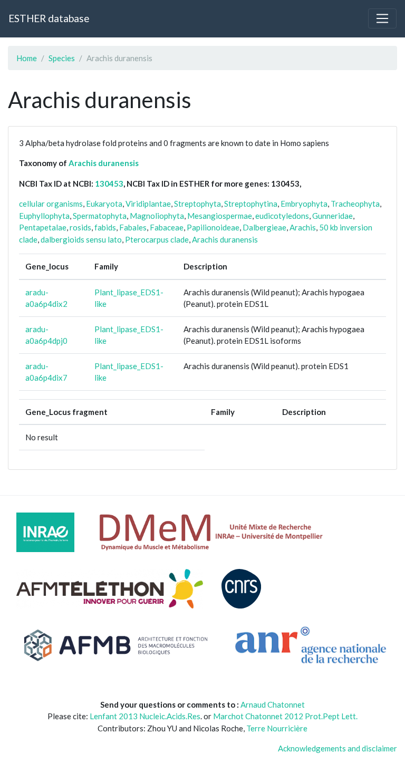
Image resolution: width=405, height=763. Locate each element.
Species (62, 58)
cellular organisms (51, 203)
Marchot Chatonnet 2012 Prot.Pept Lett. (285, 716)
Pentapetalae (42, 227)
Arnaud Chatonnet (272, 704)
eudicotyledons (282, 215)
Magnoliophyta (157, 215)
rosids (80, 227)
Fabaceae (167, 227)
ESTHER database (48, 18)
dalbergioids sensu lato (81, 239)
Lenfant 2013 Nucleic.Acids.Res (145, 716)
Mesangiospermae (219, 215)
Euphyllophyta (44, 215)
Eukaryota (104, 203)
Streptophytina (250, 203)
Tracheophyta (355, 203)
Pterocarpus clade (157, 239)
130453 (109, 183)
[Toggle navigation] (382, 18)
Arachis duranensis (104, 163)
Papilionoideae (213, 227)
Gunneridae (332, 215)
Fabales (133, 227)
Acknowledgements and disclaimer (337, 748)
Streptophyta (197, 203)
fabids (105, 227)
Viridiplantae (148, 203)
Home (26, 58)
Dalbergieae (264, 227)
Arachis (303, 227)
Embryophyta (304, 203)
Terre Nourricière (276, 728)
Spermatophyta (100, 215)
